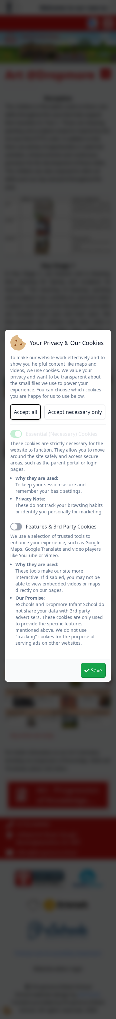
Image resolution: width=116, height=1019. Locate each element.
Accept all (25, 412)
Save (96, 670)
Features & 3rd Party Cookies (61, 526)
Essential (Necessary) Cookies (62, 433)
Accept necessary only (75, 412)
